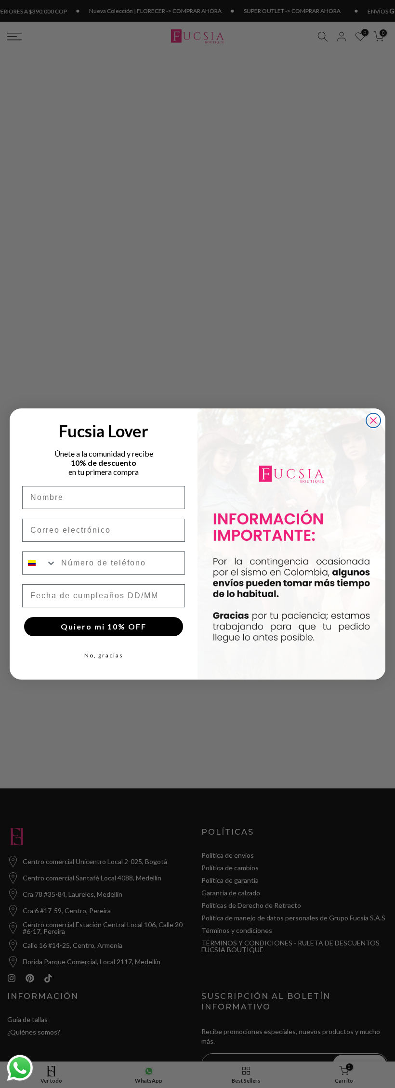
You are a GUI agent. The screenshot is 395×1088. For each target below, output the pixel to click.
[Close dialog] (373, 420)
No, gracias (103, 655)
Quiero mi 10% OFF (103, 626)
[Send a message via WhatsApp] (20, 1068)
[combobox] (39, 563)
